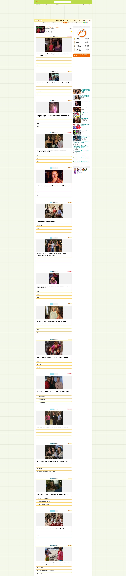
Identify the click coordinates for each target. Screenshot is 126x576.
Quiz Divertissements (44, 24)
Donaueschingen (83, 119)
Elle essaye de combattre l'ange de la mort (45, 570)
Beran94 (77, 41)
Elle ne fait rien (40, 567)
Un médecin (39, 225)
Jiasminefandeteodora (84, 154)
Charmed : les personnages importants (86, 107)
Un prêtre (39, 228)
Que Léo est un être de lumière (43, 504)
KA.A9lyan (78, 38)
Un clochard (39, 231)
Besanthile (82, 97)
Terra (38, 329)
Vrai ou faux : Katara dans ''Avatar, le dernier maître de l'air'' (85, 137)
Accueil (37, 24)
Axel (38, 431)
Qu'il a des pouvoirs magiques (43, 498)
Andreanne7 (78, 46)
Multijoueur (69, 20)
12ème (38, 158)
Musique (61, 22)
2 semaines (39, 59)
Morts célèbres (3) (84, 118)
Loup (38, 88)
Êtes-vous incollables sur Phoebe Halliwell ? (85, 96)
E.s (81, 166)
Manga (74, 22)
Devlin (38, 264)
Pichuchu (82, 127)
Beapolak (82, 113)
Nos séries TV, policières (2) (84, 130)
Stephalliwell (78, 43)
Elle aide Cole (39, 573)
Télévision (65, 22)
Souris (38, 94)
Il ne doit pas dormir (41, 399)
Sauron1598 (83, 138)
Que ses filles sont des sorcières (43, 501)
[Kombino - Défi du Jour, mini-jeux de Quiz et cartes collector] (85, 22)
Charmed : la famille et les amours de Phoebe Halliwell (85, 90)
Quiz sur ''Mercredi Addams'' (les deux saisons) (84, 148)
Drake (38, 291)
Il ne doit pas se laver (41, 396)
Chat (89, 20)
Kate (38, 126)
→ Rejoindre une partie (86, 4)
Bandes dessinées (79, 22)
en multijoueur (57, 4)
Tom (37, 434)
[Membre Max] (75, 181)
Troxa (38, 261)
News (57, 20)
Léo (37, 465)
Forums (79, 20)
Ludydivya (78, 42)
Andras (38, 258)
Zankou (38, 294)
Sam (38, 538)
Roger (38, 437)
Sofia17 (70, 28)
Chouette (38, 91)
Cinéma (51, 22)
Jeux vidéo (70, 22)
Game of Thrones (84, 159)
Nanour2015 (78, 50)
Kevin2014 (82, 143)
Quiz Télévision (50, 24)
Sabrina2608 (83, 150)
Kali (37, 332)
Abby (38, 195)
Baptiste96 (78, 45)
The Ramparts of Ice (85, 153)
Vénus (38, 326)
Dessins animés (55, 22)
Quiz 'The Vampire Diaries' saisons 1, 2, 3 (85, 171)
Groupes (84, 20)
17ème (38, 155)
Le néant (38, 361)
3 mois (38, 62)
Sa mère (38, 532)
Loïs (37, 120)
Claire (38, 192)
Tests (62, 20)
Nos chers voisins (84, 112)
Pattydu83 (82, 92)
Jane (38, 123)
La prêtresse (39, 468)
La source (39, 364)
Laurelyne (78, 39)
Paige (38, 535)
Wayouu (82, 172)
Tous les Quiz (38, 20)
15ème (38, 161)
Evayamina (78, 49)
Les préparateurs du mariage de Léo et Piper (46, 471)
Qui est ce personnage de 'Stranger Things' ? (85, 165)
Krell (38, 297)
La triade (38, 367)
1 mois (38, 65)
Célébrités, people (45, 22)
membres (50, 4)
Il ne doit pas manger (41, 402)
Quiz (39, 24)
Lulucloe (82, 102)
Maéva (38, 189)
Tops (75, 20)
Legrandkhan (83, 160)
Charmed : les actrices (85, 101)
